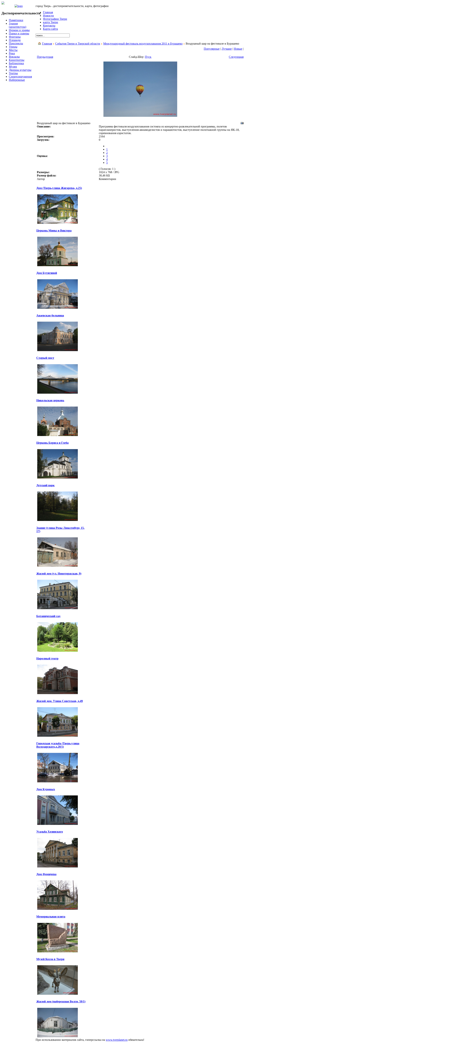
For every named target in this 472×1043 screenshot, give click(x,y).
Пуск (148, 56)
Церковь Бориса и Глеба (52, 442)
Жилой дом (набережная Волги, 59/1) (60, 1001)
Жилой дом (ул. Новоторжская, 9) (58, 573)
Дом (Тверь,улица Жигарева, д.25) (59, 188)
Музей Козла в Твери (50, 959)
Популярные (212, 48)
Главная (47, 43)
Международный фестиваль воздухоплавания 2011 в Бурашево (143, 43)
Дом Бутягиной (46, 272)
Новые (238, 48)
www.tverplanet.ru (117, 1039)
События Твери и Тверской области (77, 43)
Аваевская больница (50, 315)
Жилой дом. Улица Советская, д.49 (59, 701)
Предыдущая (45, 56)
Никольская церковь (50, 400)
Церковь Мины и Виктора (54, 230)
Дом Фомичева (46, 874)
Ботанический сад (48, 616)
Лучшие (227, 48)
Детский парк (45, 485)
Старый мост (45, 357)
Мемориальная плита (50, 916)
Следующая (236, 56)
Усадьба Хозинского (49, 831)
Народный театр (47, 658)
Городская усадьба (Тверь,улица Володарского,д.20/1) (57, 745)
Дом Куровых (45, 789)
